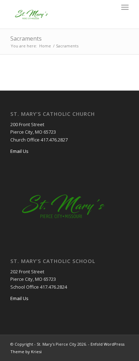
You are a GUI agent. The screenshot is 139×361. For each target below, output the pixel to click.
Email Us (19, 151)
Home (45, 45)
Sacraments (26, 38)
